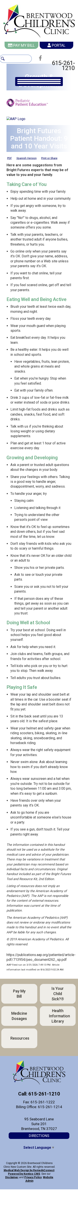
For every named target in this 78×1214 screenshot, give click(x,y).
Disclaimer (11, 1172)
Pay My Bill (23, 45)
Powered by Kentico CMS (24, 1169)
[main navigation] (39, 76)
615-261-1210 (59, 63)
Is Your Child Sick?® (58, 988)
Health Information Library (59, 1010)
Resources (19, 1033)
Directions (39, 1130)
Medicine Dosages (19, 1011)
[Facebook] (41, 58)
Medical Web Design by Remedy (29, 1165)
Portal (58, 45)
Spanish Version (26, 153)
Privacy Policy (33, 1172)
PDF (9, 153)
